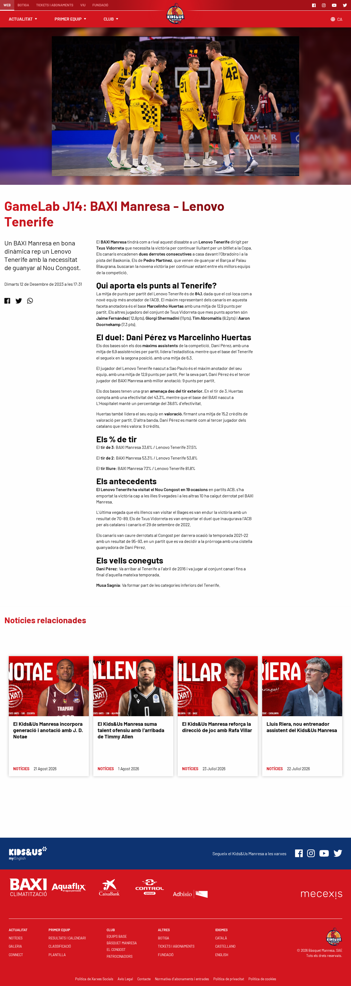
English (221, 955)
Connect (16, 955)
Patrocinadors (119, 956)
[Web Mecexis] (321, 894)
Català (221, 938)
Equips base (117, 936)
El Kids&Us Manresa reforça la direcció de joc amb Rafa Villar (217, 727)
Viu (83, 5)
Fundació (100, 5)
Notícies (15, 938)
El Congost (116, 949)
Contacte (144, 979)
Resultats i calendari (67, 938)
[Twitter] (346, 5)
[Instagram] (325, 5)
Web (7, 5)
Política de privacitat (228, 979)
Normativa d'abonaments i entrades (182, 979)
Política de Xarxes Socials (94, 979)
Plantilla (57, 955)
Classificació (60, 946)
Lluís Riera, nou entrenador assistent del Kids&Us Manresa (302, 727)
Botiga (23, 5)
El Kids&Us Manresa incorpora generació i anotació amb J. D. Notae (48, 730)
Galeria (15, 946)
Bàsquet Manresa (122, 943)
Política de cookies (262, 979)
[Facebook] (315, 5)
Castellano (225, 946)
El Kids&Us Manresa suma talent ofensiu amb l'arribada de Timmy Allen (131, 730)
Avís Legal (125, 979)
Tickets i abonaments (54, 5)
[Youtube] (335, 5)
